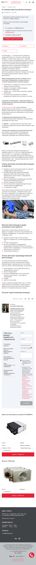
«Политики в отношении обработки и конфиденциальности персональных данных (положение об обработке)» (27, 394)
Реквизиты (5, 46)
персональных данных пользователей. (23, 546)
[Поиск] (26, 3)
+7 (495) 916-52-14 (16, 2)
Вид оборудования (26, 345)
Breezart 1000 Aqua (8, 461)
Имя (22, 333)
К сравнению (7, 450)
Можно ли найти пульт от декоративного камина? (8, 351)
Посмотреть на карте (8, 518)
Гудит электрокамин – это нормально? (9, 365)
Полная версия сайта (18, 560)
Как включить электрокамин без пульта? (9, 358)
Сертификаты (23, 46)
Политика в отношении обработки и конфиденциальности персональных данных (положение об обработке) (18, 548)
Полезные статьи (11, 7)
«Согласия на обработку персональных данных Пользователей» (27, 378)
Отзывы (5, 50)
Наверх (21, 556)
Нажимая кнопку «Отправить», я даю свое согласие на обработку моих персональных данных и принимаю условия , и (27, 382)
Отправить (26, 403)
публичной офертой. (28, 545)
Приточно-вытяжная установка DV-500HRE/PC (17, 414)
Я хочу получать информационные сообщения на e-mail (26, 362)
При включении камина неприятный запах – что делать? (9, 372)
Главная (3, 7)
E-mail (22, 339)
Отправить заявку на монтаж (13, 39)
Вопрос (23, 351)
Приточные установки (9, 107)
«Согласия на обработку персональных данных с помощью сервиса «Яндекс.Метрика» (27, 385)
